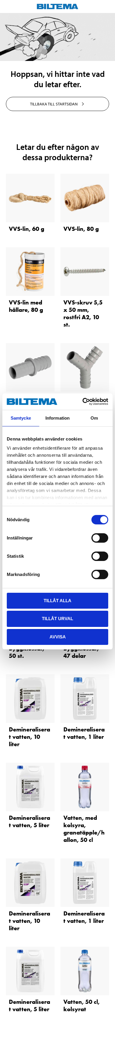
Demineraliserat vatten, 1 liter (84, 733)
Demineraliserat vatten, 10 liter (29, 737)
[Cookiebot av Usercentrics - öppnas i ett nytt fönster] (82, 401)
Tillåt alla (57, 600)
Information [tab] (57, 417)
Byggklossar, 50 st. (26, 652)
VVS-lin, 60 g (26, 229)
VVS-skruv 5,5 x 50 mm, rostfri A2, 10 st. (83, 313)
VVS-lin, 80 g (81, 229)
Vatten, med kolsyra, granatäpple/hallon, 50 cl (84, 829)
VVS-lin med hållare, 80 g (26, 306)
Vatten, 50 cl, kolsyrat (81, 1005)
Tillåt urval (57, 618)
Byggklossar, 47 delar (81, 652)
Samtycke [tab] (21, 417)
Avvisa (58, 636)
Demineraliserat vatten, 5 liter (29, 821)
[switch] (99, 537)
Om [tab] (94, 417)
